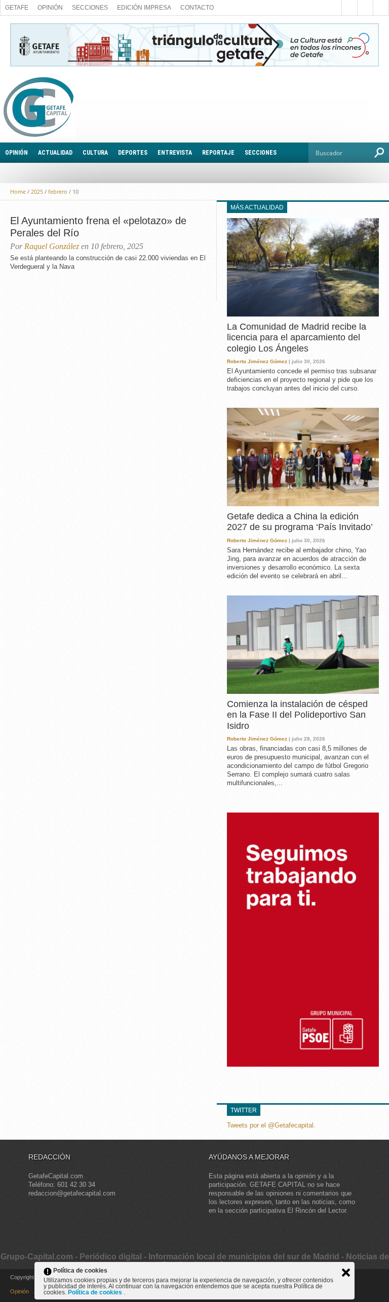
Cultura (95, 152)
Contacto (197, 7)
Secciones (90, 7)
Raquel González (51, 246)
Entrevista (175, 152)
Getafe (16, 7)
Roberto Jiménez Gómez (257, 361)
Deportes (132, 152)
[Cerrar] (346, 1273)
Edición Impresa (144, 7)
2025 (37, 191)
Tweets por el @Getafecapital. (271, 1125)
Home (18, 191)
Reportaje (218, 152)
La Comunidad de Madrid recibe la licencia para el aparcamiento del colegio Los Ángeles (296, 338)
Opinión (50, 7)
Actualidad (55, 152)
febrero (57, 191)
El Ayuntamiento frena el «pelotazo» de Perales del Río (98, 226)
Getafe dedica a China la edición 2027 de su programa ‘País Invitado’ (300, 522)
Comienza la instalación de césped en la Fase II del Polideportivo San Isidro (297, 715)
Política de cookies (96, 1292)
